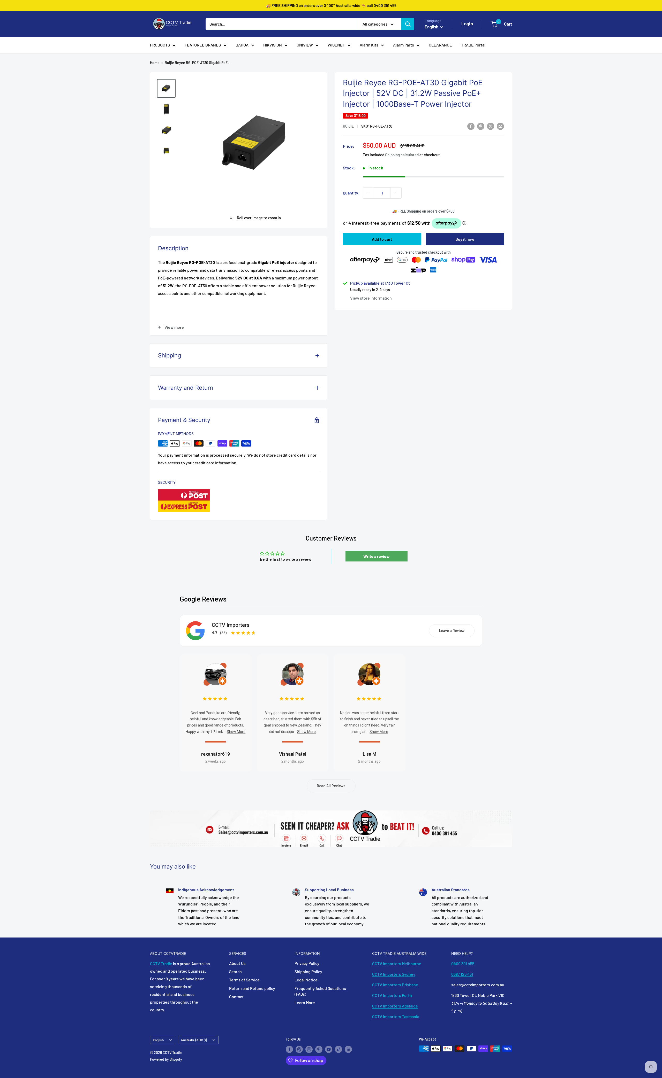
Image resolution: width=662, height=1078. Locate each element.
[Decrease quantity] (368, 193)
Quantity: (351, 192)
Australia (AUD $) (194, 1040)
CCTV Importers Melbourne (396, 963)
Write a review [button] (376, 556)
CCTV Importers (231, 625)
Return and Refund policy (252, 988)
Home (155, 62)
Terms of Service (244, 979)
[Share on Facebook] (471, 126)
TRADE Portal (473, 44)
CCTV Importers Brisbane (395, 984)
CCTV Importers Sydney (393, 974)
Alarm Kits (369, 44)
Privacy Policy (307, 963)
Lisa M (369, 754)
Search (235, 971)
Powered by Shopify (166, 1059)
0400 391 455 (462, 963)
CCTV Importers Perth (392, 995)
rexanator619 (215, 754)
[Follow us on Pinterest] (318, 1049)
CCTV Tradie (161, 963)
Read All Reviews (331, 786)
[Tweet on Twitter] (490, 126)
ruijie (348, 126)
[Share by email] (500, 126)
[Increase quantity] (395, 193)
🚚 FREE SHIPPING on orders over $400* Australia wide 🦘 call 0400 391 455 (331, 5)
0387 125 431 (462, 974)
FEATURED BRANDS (203, 44)
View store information (371, 297)
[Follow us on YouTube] (328, 1049)
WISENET (336, 44)
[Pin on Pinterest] (480, 126)
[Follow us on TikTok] (338, 1049)
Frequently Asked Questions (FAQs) (320, 991)
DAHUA (242, 44)
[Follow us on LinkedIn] (348, 1049)
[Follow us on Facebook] (289, 1049)
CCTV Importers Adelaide (395, 1005)
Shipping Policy (308, 971)
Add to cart (382, 239)
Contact (236, 996)
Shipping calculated (402, 155)
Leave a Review (451, 631)
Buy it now (464, 239)
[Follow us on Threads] (299, 1049)
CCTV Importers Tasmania (395, 1016)
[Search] (407, 24)
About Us (237, 963)
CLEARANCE (440, 44)
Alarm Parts (403, 44)
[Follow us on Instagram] (309, 1049)
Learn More (305, 1002)
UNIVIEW (305, 44)
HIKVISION (272, 44)
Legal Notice (306, 979)
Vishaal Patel (292, 754)
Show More (236, 732)
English (158, 1040)
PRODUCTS (160, 44)
